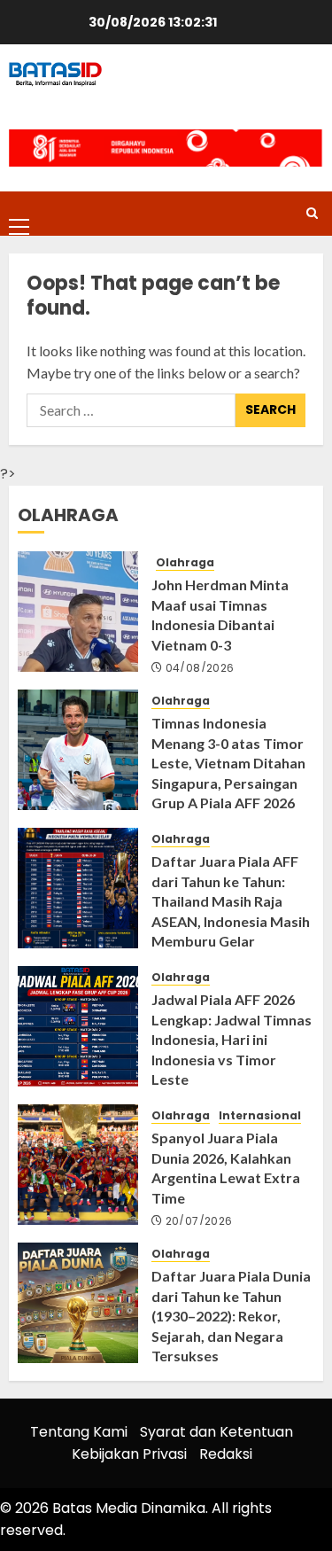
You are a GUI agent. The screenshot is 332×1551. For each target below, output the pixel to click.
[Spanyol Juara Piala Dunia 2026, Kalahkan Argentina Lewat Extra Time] (78, 1164)
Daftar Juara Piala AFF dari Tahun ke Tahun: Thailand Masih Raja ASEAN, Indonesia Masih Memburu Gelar (230, 901)
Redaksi (225, 1454)
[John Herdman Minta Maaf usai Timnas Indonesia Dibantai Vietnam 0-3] (78, 611)
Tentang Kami (78, 1432)
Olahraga (185, 563)
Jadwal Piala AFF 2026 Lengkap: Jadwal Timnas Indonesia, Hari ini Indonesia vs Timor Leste (231, 1039)
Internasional (260, 1116)
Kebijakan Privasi (129, 1454)
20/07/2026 (199, 1221)
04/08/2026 (200, 668)
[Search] (312, 213)
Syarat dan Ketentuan (216, 1432)
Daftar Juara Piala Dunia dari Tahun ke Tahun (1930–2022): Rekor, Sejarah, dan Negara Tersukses (231, 1315)
